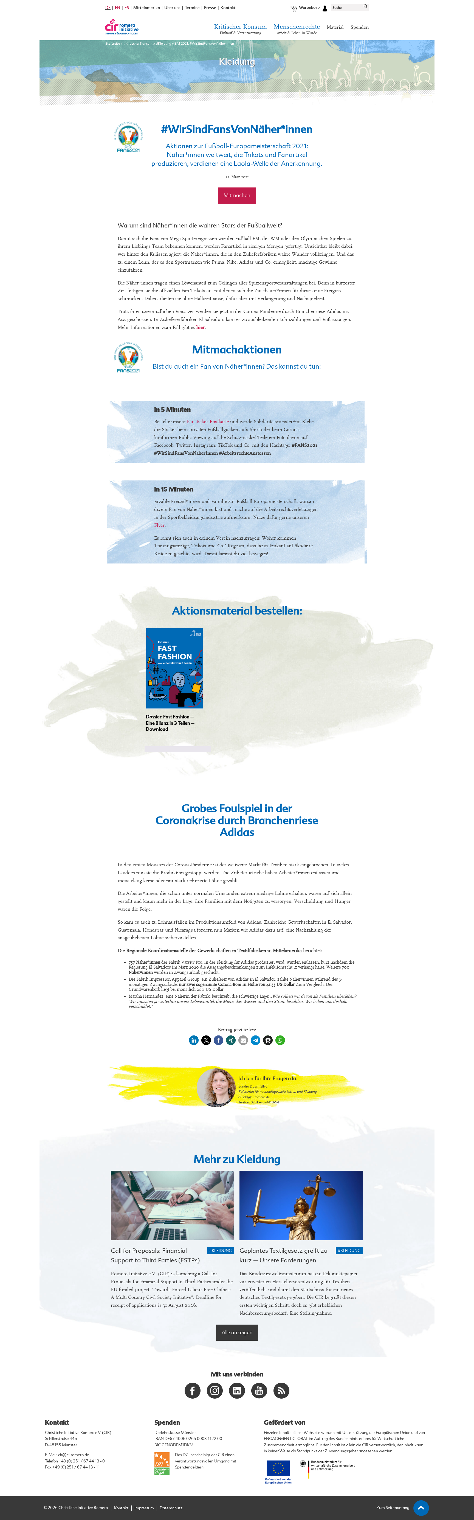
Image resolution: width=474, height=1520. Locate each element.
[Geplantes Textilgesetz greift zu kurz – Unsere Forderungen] (301, 1205)
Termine (192, 7)
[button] (194, 1040)
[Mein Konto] (325, 8)
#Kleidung (163, 43)
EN (117, 7)
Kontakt (228, 7)
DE (108, 7)
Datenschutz (171, 1508)
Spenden (360, 27)
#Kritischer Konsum (138, 43)
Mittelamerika (146, 7)
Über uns (172, 7)
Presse (210, 7)
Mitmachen (237, 195)
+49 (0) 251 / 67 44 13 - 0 (82, 1461)
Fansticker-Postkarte (208, 422)
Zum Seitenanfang (392, 1507)
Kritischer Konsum (240, 29)
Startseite (112, 43)
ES (127, 7)
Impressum (144, 1508)
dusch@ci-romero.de (254, 1097)
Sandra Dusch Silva (252, 1086)
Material (335, 27)
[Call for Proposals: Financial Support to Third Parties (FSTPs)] (172, 1205)
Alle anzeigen (237, 1333)
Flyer (159, 525)
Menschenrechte (297, 29)
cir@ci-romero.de (73, 1455)
